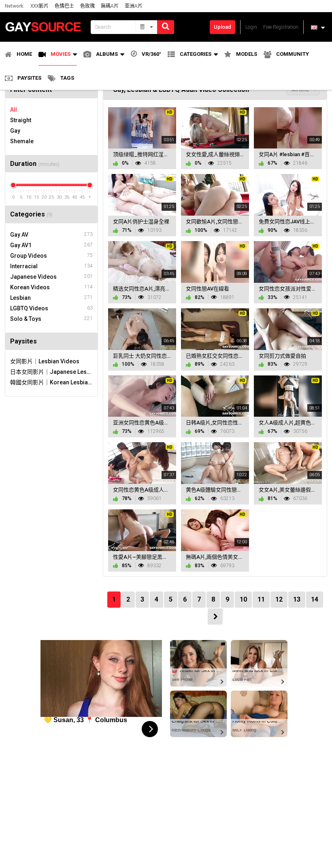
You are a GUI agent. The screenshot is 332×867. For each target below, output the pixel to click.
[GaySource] (45, 27)
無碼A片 (110, 6)
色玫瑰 (87, 6)
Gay (15, 130)
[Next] (215, 616)
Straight (20, 120)
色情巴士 (64, 6)
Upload (222, 27)
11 (261, 599)
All (13, 109)
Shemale (22, 141)
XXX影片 (39, 6)
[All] (147, 27)
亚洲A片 (134, 6)
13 (296, 599)
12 (279, 599)
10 (243, 599)
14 (314, 599)
